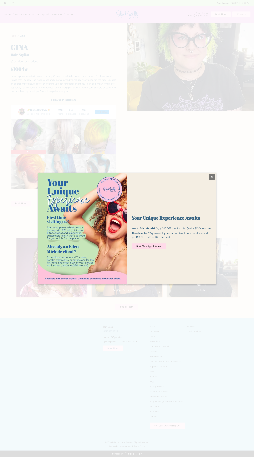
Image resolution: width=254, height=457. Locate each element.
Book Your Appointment (149, 246)
